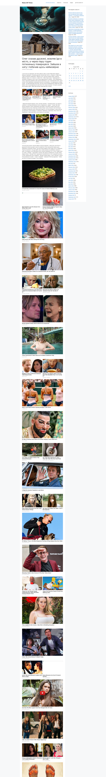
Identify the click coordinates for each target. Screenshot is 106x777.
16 (82, 75)
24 (69, 80)
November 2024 (72, 135)
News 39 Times (27, 3)
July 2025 (70, 120)
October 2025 (71, 114)
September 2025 (72, 116)
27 (76, 80)
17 (69, 78)
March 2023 (71, 165)
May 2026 (70, 101)
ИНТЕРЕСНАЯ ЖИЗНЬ (50, 2)
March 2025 (71, 128)
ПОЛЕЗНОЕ (65, 2)
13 (76, 75)
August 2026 (71, 96)
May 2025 (70, 124)
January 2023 (71, 169)
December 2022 (72, 170)
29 (80, 80)
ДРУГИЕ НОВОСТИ (79, 2)
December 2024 (72, 133)
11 (71, 75)
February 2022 (71, 187)
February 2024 (71, 152)
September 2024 (72, 139)
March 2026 (71, 105)
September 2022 (72, 174)
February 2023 (71, 167)
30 (82, 80)
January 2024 (71, 154)
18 (71, 78)
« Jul (69, 86)
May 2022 (70, 182)
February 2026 (71, 107)
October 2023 (71, 159)
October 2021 (71, 195)
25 (71, 80)
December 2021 (71, 191)
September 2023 (72, 161)
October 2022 (71, 172)
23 (82, 78)
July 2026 (70, 98)
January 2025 (71, 131)
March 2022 (71, 185)
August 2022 (71, 176)
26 (74, 80)
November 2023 (72, 157)
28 (78, 80)
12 (73, 75)
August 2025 (71, 118)
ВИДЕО (71, 2)
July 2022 (70, 178)
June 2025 (70, 122)
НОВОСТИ (59, 2)
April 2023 (70, 163)
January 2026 (71, 109)
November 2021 (72, 193)
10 (69, 75)
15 (80, 75)
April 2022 (70, 184)
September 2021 (72, 197)
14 (78, 75)
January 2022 (71, 189)
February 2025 (71, 129)
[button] (42, 19)
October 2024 (71, 137)
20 (76, 78)
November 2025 (72, 113)
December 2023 (72, 156)
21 (78, 78)
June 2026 (70, 100)
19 (73, 78)
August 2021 (71, 198)
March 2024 (71, 150)
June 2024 (70, 144)
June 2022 (70, 180)
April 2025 (70, 126)
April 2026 (70, 103)
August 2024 (71, 141)
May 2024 (70, 146)
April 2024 (70, 148)
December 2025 (72, 111)
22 (80, 78)
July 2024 (70, 142)
